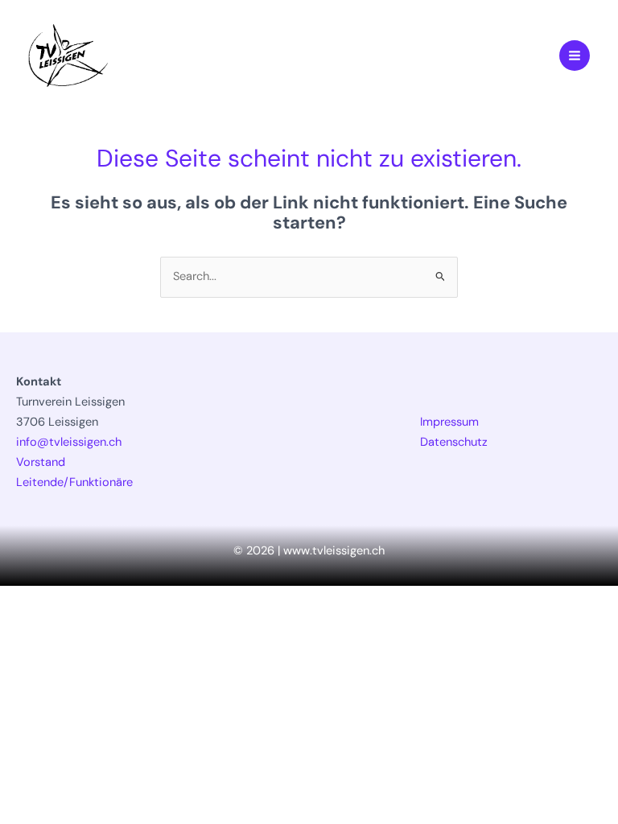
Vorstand (40, 462)
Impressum (449, 422)
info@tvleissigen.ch (69, 442)
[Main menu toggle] (574, 55)
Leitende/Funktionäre (74, 482)
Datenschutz (454, 442)
